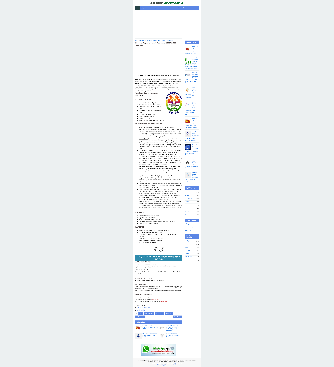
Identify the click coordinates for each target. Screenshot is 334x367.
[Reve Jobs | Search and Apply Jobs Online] (167, 3)
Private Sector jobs (153, 8)
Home (137, 8)
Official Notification (143, 307)
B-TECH (187, 202)
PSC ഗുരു (187, 224)
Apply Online (141, 310)
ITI (185, 205)
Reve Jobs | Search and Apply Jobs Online (171, 363)
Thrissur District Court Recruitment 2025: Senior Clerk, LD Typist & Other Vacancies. (172, 328)
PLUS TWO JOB (188, 198)
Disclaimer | (168, 365)
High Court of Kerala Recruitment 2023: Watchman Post (174, 335)
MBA (186, 214)
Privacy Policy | (161, 365)
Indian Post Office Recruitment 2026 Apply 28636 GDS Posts (150, 327)
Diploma (187, 208)
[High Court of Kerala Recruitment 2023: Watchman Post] (162, 336)
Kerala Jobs (173, 8)
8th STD (187, 211)
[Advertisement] (167, 24)
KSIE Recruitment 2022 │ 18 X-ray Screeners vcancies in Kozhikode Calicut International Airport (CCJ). (191, 108)
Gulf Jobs (143, 8)
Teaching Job (169, 313)
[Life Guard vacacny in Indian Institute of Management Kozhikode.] (138, 336)
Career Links (181, 8)
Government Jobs (163, 8)
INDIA (157, 313)
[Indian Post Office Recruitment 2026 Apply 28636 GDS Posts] (138, 328)
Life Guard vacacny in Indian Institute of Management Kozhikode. (149, 335)
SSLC (162, 313)
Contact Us (174, 365)
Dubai (186, 247)
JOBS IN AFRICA (188, 257)
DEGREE (140, 313)
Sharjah (187, 253)
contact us (189, 8)
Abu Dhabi (187, 250)
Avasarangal (188, 230)
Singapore (187, 260)
